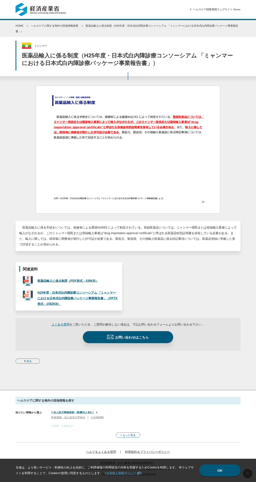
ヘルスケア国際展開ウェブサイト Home (216, 9)
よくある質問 (61, 324)
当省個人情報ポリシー (121, 473)
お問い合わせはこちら (132, 337)
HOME (19, 25)
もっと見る (129, 435)
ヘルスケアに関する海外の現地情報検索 (54, 25)
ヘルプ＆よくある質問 (101, 451)
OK (219, 470)
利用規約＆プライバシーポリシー (147, 451)
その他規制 (97, 417)
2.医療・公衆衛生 (61, 426)
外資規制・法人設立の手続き (68, 417)
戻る (29, 361)
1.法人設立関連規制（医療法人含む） (73, 412)
